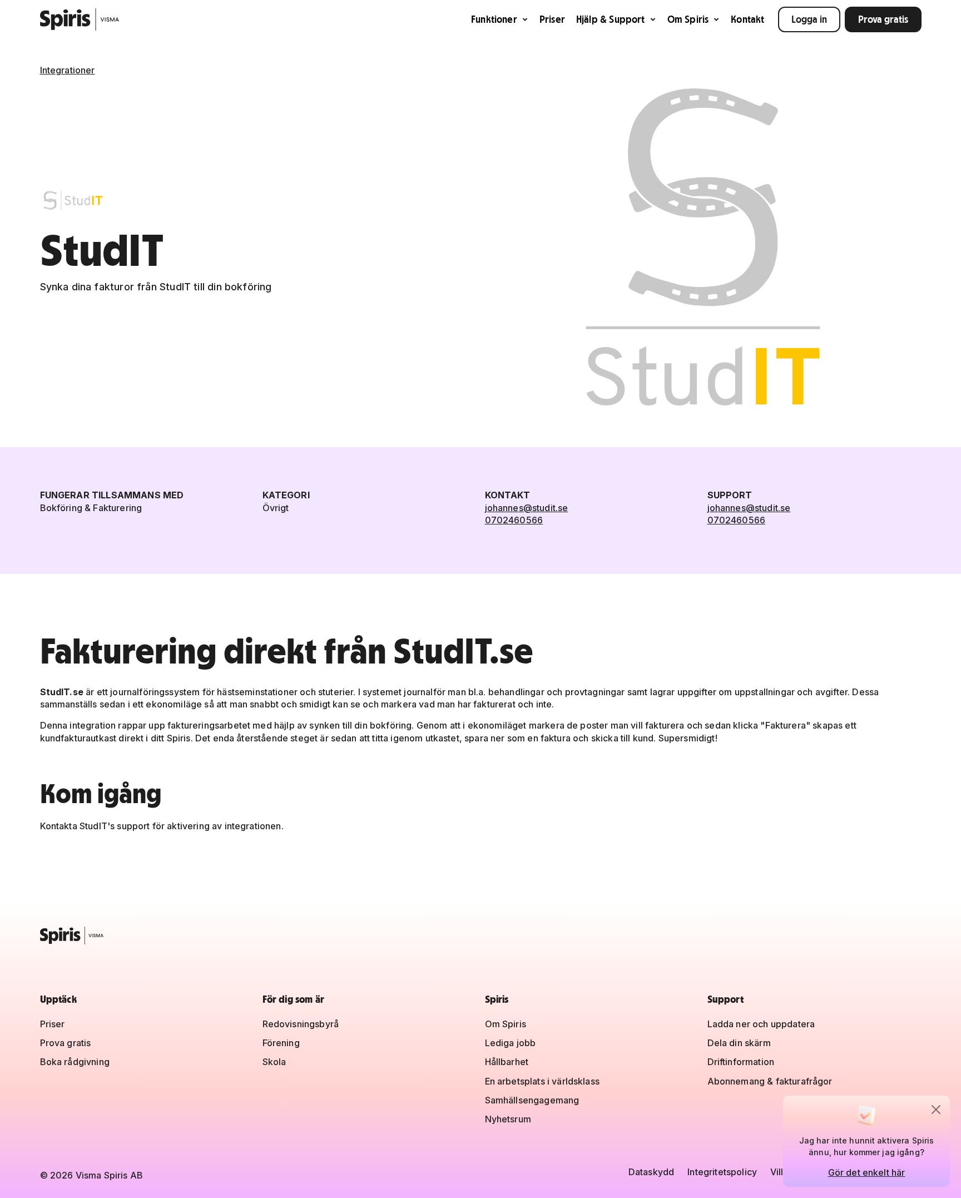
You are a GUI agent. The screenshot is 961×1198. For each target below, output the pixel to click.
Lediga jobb (510, 1042)
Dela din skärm (739, 1042)
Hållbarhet (507, 1061)
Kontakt (747, 19)
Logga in (809, 19)
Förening (281, 1042)
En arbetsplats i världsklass (542, 1081)
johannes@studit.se (526, 507)
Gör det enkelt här (866, 1172)
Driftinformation (741, 1061)
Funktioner (494, 19)
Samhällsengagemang (532, 1100)
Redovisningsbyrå (300, 1023)
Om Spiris (688, 19)
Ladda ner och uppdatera (761, 1023)
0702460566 (514, 520)
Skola (274, 1061)
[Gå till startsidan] (80, 19)
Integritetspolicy (722, 1171)
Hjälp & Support (610, 19)
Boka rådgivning (75, 1061)
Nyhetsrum (508, 1119)
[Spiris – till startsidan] (481, 935)
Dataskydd (651, 1171)
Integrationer (67, 70)
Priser (552, 19)
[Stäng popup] (936, 1109)
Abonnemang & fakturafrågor (770, 1081)
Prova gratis (883, 19)
